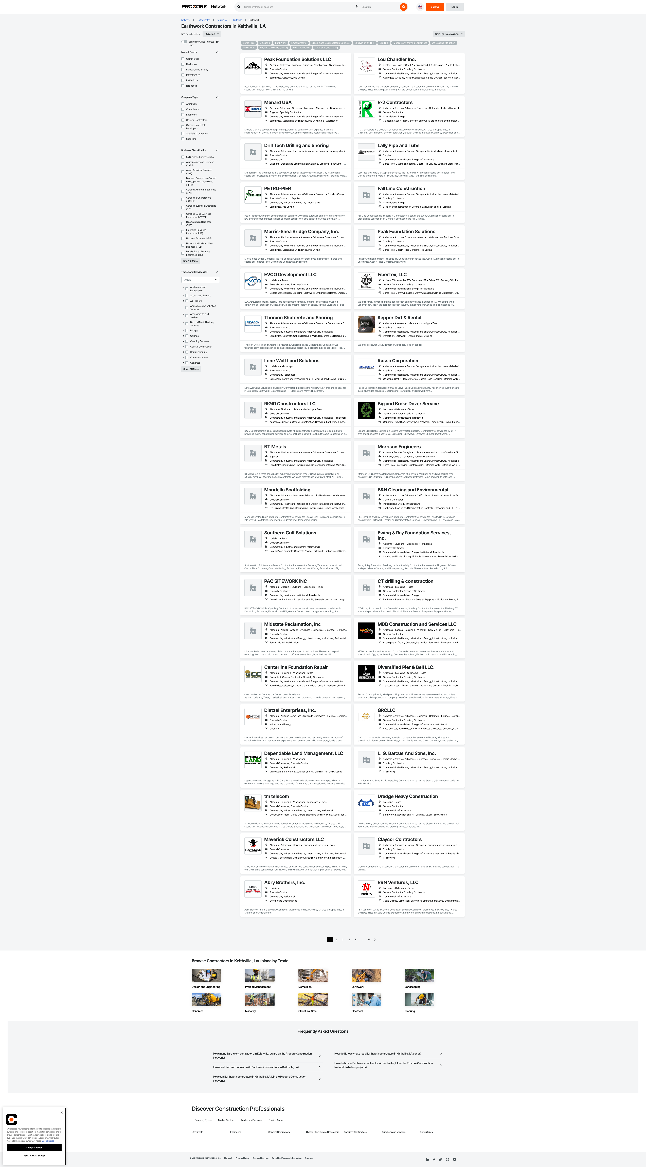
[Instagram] (447, 1159)
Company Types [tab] (202, 1120)
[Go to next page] (375, 939)
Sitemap (309, 1158)
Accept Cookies (34, 1147)
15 (368, 939)
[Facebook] (434, 1159)
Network (218, 6)
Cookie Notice (48, 1141)
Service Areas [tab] (276, 1120)
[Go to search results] (216, 280)
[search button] (403, 7)
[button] (183, 59)
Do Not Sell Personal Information (286, 1158)
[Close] (61, 1112)
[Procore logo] (194, 7)
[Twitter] (440, 1159)
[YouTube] (454, 1159)
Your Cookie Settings (34, 1155)
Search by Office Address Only (201, 43)
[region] (34, 1136)
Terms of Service (260, 1158)
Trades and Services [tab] (251, 1120)
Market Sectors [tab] (226, 1120)
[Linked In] (427, 1159)
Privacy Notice (242, 1158)
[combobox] (379, 7)
